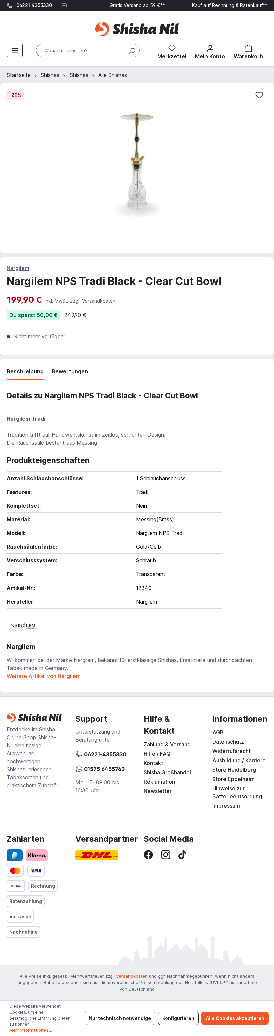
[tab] (25, 373)
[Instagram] (165, 854)
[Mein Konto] (210, 50)
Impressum (226, 805)
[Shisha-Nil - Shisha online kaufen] (137, 29)
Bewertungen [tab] (70, 371)
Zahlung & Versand (167, 744)
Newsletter (158, 791)
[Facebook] (148, 854)
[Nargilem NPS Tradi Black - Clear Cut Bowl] (137, 161)
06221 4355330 (34, 5)
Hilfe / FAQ (157, 753)
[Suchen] (132, 50)
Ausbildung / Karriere (239, 760)
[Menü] (15, 50)
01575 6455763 (104, 769)
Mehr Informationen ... (30, 1030)
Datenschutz (228, 741)
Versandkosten (132, 976)
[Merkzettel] (172, 50)
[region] (137, 168)
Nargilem (18, 268)
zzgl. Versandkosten (92, 301)
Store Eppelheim (233, 779)
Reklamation (159, 781)
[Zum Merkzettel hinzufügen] (259, 95)
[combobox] (88, 50)
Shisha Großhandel (167, 772)
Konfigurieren (178, 1018)
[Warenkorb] (248, 50)
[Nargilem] (23, 625)
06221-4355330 (104, 754)
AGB (218, 732)
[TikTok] (182, 854)
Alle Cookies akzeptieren (235, 1018)
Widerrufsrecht (231, 751)
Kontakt (153, 763)
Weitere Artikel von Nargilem (44, 676)
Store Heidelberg (234, 769)
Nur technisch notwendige (120, 1018)
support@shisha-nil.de (35, 16)
